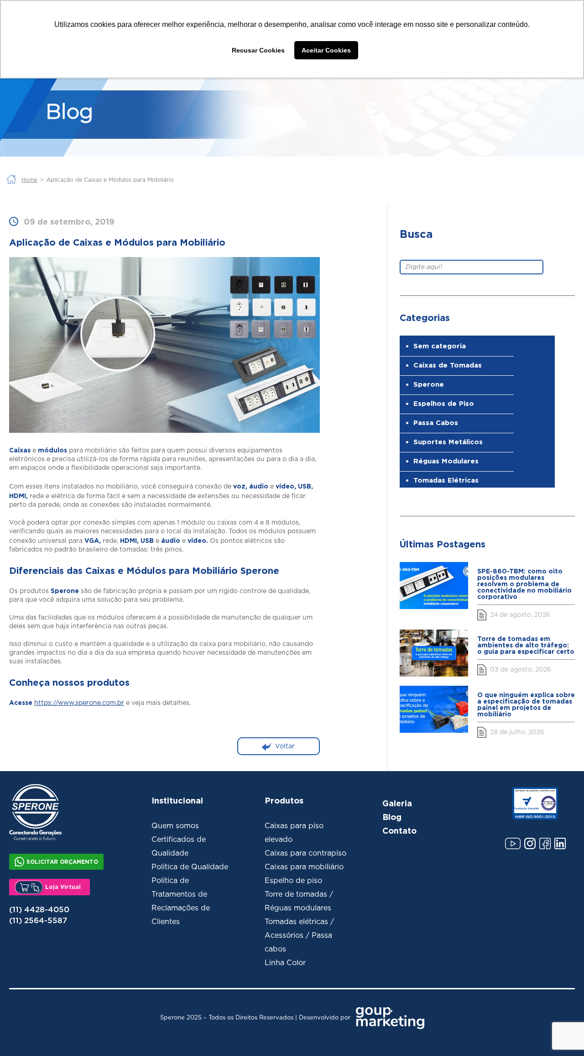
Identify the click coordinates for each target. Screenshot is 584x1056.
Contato (399, 830)
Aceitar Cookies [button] (326, 50)
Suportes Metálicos (448, 442)
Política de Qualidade (189, 867)
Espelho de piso (293, 880)
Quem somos (175, 826)
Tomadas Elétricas (446, 480)
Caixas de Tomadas (447, 365)
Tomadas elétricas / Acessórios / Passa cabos (299, 935)
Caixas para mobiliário (304, 867)
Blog (392, 816)
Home (29, 180)
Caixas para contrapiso (305, 853)
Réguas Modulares (446, 461)
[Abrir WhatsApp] (561, 1033)
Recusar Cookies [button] (258, 50)
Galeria (397, 803)
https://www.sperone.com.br (79, 703)
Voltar (285, 746)
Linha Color (285, 963)
